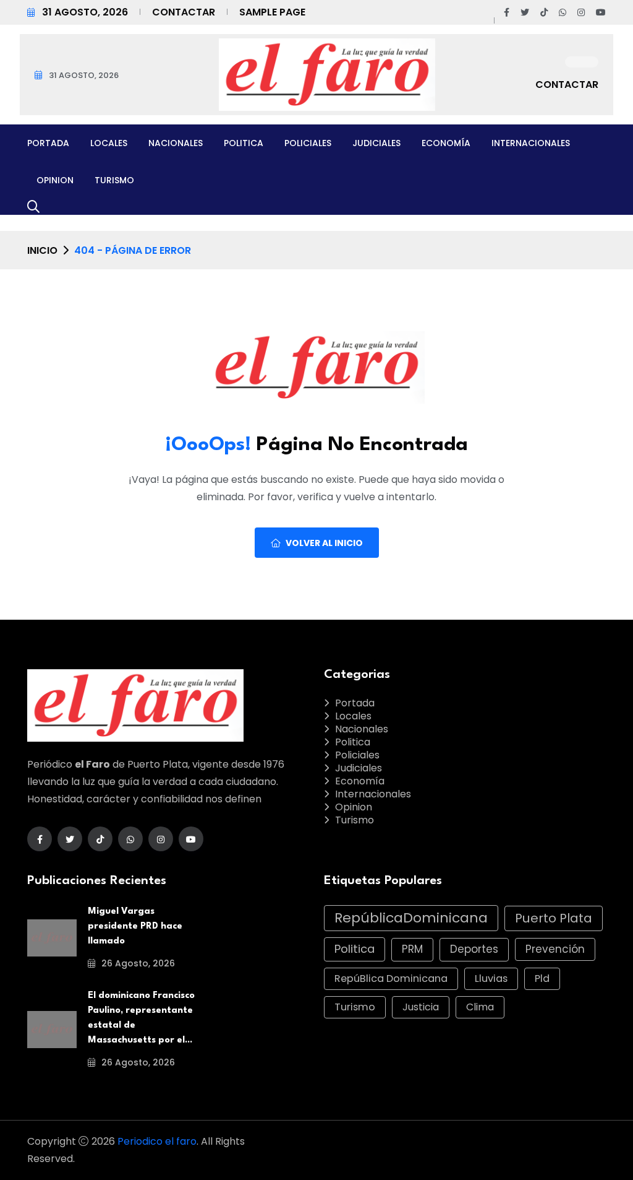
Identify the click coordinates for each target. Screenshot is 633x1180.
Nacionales (175, 143)
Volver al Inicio (324, 543)
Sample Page (272, 12)
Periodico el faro (157, 1141)
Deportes (474, 949)
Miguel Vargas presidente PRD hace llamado (135, 926)
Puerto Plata (553, 918)
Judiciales (376, 143)
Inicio (42, 250)
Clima (480, 1007)
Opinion (55, 180)
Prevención (555, 949)
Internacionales (530, 143)
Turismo (114, 180)
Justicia (420, 1007)
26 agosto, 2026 (137, 963)
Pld (542, 978)
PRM (412, 949)
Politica (243, 143)
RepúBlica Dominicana (391, 978)
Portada (48, 143)
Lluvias (491, 978)
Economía (446, 143)
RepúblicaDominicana (411, 917)
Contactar (183, 12)
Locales (108, 143)
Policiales (307, 143)
